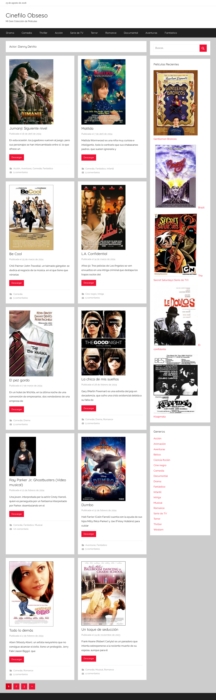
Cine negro (91, 294)
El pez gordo (19, 380)
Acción (59, 32)
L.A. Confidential (94, 253)
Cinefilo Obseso (27, 15)
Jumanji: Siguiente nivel (28, 128)
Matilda (87, 128)
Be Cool (15, 254)
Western (158, 529)
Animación (160, 443)
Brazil (201, 207)
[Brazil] (176, 207)
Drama (10, 32)
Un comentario (21, 529)
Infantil (110, 168)
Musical (38, 525)
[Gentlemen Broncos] (176, 134)
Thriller (43, 32)
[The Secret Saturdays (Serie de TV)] (176, 275)
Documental (131, 32)
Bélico (157, 454)
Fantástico (171, 32)
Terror (94, 32)
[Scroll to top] (210, 694)
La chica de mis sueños (100, 379)
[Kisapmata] (176, 412)
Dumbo (87, 505)
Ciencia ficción (162, 460)
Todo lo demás (21, 630)
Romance (110, 32)
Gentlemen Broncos (165, 138)
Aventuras (151, 32)
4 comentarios (92, 673)
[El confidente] (176, 344)
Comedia (27, 32)
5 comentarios (20, 172)
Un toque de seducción (99, 629)
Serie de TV (76, 32)
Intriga (101, 294)
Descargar (16, 157)
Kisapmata (160, 416)
